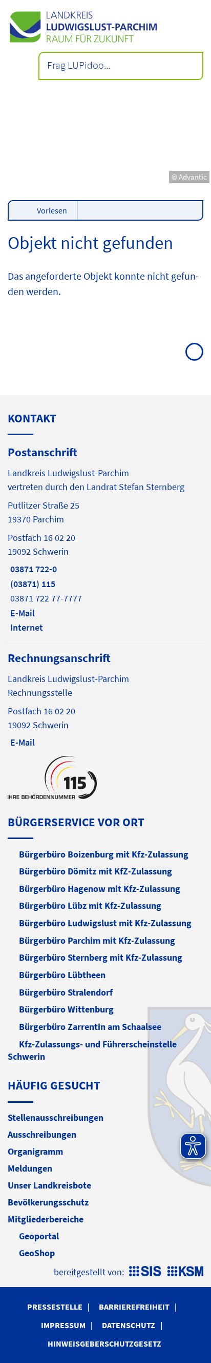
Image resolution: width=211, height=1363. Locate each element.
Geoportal (39, 1236)
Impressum (63, 1325)
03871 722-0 (32, 569)
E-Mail (21, 613)
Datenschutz (128, 1325)
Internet (25, 627)
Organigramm (35, 1151)
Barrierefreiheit (134, 1306)
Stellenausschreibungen (55, 1117)
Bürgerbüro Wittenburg (66, 1009)
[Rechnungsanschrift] (105, 699)
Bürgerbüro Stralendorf (66, 992)
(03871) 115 (31, 584)
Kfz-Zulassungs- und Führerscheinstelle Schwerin (92, 1050)
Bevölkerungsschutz (48, 1202)
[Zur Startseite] (105, 27)
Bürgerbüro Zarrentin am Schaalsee (90, 1027)
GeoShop (37, 1253)
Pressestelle (54, 1306)
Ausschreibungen (42, 1134)
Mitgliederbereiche (45, 1219)
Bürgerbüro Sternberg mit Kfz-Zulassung (100, 957)
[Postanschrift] (105, 539)
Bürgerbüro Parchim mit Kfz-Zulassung (97, 940)
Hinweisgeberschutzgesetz (104, 1343)
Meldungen (30, 1168)
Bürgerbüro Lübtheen (62, 975)
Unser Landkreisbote (49, 1185)
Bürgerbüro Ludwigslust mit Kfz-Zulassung (105, 923)
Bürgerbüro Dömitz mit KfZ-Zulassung (95, 871)
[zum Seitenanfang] (194, 352)
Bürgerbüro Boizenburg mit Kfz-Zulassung (103, 854)
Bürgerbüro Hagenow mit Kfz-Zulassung (99, 888)
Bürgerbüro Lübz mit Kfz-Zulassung (90, 905)
